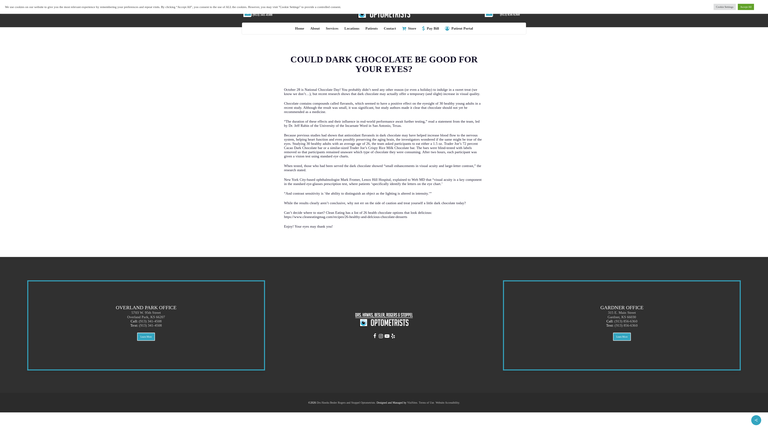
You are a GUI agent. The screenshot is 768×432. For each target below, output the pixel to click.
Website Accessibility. (448, 402)
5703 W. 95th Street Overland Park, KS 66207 (146, 315)
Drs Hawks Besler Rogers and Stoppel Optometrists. (346, 402)
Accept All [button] (746, 6)
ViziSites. (412, 402)
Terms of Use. (427, 402)
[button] (146, 337)
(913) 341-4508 (150, 321)
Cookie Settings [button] (724, 6)
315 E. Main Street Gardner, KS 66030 (622, 315)
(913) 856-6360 (625, 321)
